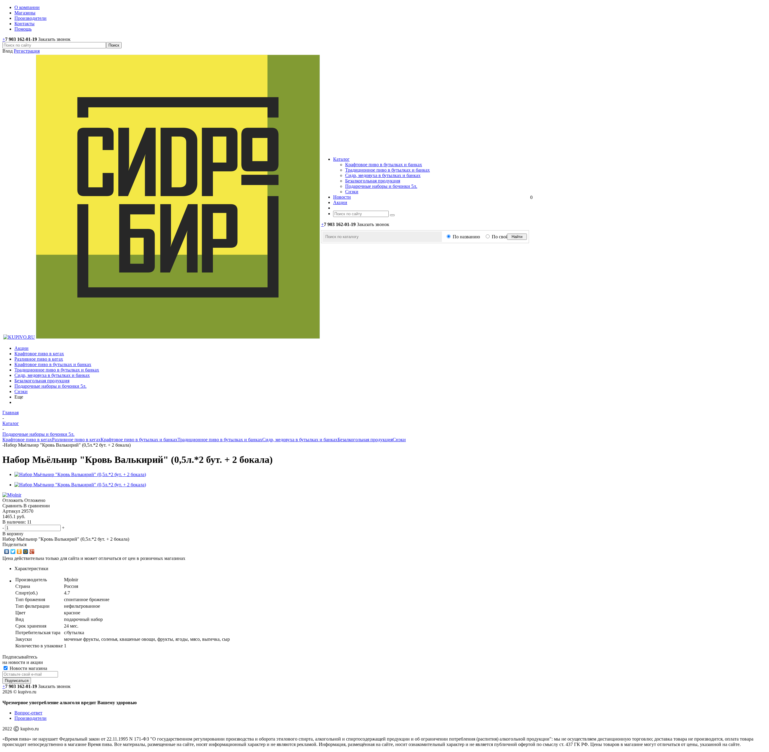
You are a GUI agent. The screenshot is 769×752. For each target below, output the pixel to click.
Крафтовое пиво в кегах (39, 353)
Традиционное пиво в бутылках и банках (387, 170)
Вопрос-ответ (28, 712)
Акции (21, 348)
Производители (30, 718)
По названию (466, 236)
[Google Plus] (32, 551)
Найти (517, 236)
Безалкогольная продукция (372, 180)
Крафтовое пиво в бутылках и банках (383, 164)
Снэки (351, 191)
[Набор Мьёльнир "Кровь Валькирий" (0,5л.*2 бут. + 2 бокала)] (80, 474)
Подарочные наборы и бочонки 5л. (381, 186)
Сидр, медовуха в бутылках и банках (383, 175)
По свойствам (506, 236)
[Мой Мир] (26, 551)
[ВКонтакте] (7, 551)
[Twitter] (13, 551)
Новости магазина (27, 668)
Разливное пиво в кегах (38, 359)
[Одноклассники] (19, 551)
